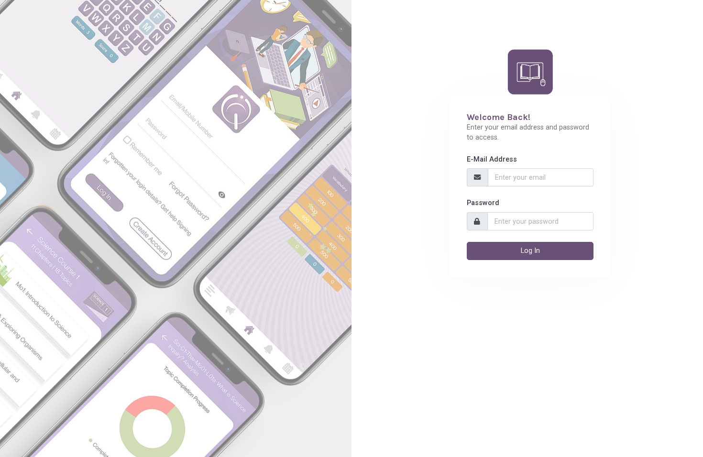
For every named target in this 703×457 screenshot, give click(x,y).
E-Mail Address (492, 159)
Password (483, 203)
